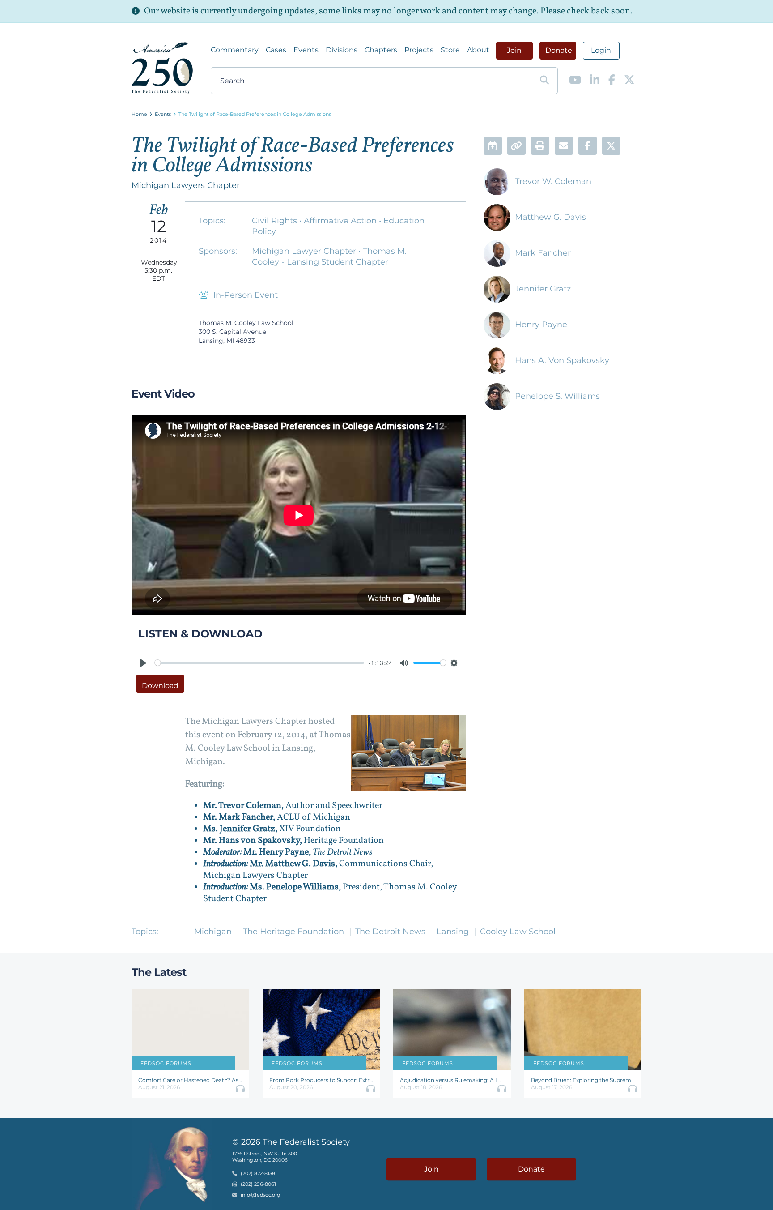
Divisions (341, 50)
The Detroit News (390, 931)
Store (450, 50)
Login (601, 50)
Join (514, 50)
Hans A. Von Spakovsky (562, 360)
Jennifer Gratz (543, 289)
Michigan (213, 931)
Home (139, 114)
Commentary (235, 50)
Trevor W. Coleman (553, 181)
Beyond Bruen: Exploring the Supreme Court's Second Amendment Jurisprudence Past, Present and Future (583, 1080)
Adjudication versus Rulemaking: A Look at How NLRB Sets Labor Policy (452, 1080)
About (478, 50)
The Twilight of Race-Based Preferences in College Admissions (254, 114)
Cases (276, 50)
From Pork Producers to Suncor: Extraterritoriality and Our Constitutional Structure (321, 1080)
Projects (418, 50)
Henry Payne (541, 324)
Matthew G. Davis (550, 217)
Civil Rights (275, 221)
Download (160, 685)
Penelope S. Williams (557, 396)
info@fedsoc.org (260, 1195)
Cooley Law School (518, 931)
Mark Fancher (543, 253)
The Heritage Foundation (293, 931)
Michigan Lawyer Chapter (305, 251)
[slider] (259, 662)
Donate (558, 50)
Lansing (453, 931)
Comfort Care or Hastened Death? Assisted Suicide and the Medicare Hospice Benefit (190, 1080)
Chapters (381, 50)
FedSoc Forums (165, 1063)
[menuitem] (235, 50)
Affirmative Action (341, 221)
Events (306, 50)
